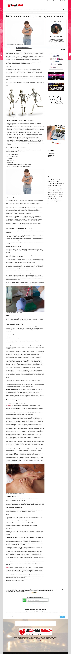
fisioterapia (9, 405)
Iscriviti (62, 616)
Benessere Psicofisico (26, 48)
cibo (63, 183)
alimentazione (55, 179)
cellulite (60, 183)
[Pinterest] (57, 1)
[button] (63, 9)
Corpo (30, 48)
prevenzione (59, 196)
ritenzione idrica (50, 200)
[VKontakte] (62, 1)
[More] (36, 585)
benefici (58, 181)
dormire (57, 188)
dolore (54, 188)
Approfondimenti (43, 9)
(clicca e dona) (29, 592)
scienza (60, 200)
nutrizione (60, 194)
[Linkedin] (55, 1)
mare (62, 192)
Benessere (51, 183)
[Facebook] (49, 1)
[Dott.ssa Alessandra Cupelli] (56, 28)
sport (55, 201)
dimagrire (50, 188)
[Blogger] (48, 1)
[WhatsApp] (23, 585)
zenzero (49, 203)
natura (56, 194)
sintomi (49, 201)
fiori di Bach (49, 190)
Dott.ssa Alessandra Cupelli (56, 36)
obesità (7, 567)
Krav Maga (54, 192)
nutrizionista (50, 196)
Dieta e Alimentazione (12, 9)
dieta (60, 187)
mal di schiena (58, 192)
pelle (54, 196)
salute (56, 199)
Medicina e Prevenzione (27, 9)
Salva (20, 584)
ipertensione (50, 192)
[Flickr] (51, 1)
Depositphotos (42, 640)
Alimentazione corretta (17, 12)
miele (53, 194)
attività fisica (50, 181)
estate (61, 188)
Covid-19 (56, 185)
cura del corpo (51, 187)
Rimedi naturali (53, 198)
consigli (50, 185)
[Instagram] (53, 1)
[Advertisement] (56, 115)
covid (53, 185)
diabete (56, 187)
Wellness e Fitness (36, 9)
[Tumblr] (59, 1)
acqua (49, 179)
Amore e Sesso (20, 9)
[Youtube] (64, 1)
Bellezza (54, 181)
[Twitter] (60, 1)
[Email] (28, 585)
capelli (56, 183)
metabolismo (50, 194)
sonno (52, 201)
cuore (60, 185)
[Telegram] (33, 585)
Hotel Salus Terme (59, 190)
